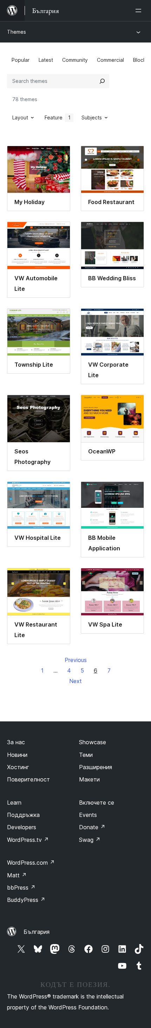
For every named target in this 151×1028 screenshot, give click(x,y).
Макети (89, 779)
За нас (16, 742)
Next (75, 681)
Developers (21, 827)
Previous (76, 659)
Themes (16, 32)
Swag (89, 839)
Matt (17, 875)
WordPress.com (31, 862)
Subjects (91, 117)
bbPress (21, 887)
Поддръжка (23, 814)
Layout (20, 117)
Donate (92, 827)
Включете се (96, 802)
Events (88, 814)
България (37, 931)
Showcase (92, 742)
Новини (17, 754)
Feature (58, 117)
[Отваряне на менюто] (140, 10)
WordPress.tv (28, 839)
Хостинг (18, 767)
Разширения (95, 767)
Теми (86, 754)
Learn (14, 802)
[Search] (102, 81)
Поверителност (28, 779)
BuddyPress (26, 899)
